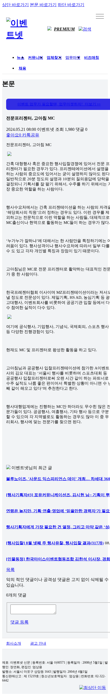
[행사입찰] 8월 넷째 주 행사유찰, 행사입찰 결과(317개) (55, 543)
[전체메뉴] (100, 16)
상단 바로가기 (15, 4)
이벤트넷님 (22, 467)
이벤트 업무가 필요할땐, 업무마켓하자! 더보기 (59, 104)
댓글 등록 (19, 622)
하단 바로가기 (71, 4)
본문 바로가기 (43, 4)
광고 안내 (38, 643)
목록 (10, 569)
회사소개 (13, 643)
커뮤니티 (35, 58)
